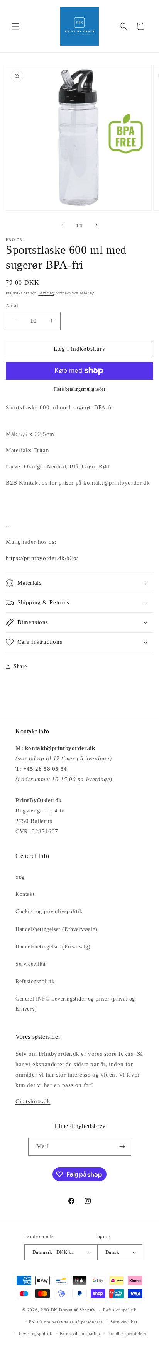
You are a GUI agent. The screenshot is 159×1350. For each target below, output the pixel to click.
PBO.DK (49, 1310)
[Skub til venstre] (62, 225)
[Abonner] (122, 1147)
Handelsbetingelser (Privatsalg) (53, 947)
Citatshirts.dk (32, 1101)
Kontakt (24, 894)
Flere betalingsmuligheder (80, 389)
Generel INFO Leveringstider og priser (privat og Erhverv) (75, 1003)
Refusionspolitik (35, 981)
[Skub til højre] (96, 225)
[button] (15, 26)
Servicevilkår (31, 964)
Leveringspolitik (35, 1333)
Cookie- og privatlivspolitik (49, 911)
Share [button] (20, 666)
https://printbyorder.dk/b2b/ (42, 558)
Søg (20, 877)
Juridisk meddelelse (128, 1333)
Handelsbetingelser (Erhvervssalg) (56, 929)
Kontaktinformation (80, 1333)
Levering (46, 293)
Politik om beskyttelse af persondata (66, 1321)
